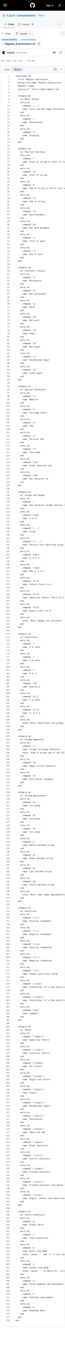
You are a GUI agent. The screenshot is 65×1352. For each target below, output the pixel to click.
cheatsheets (27, 15)
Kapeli (11, 15)
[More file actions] (61, 69)
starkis (11, 52)
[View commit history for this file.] (61, 52)
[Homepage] (32, 5)
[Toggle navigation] (5, 5)
